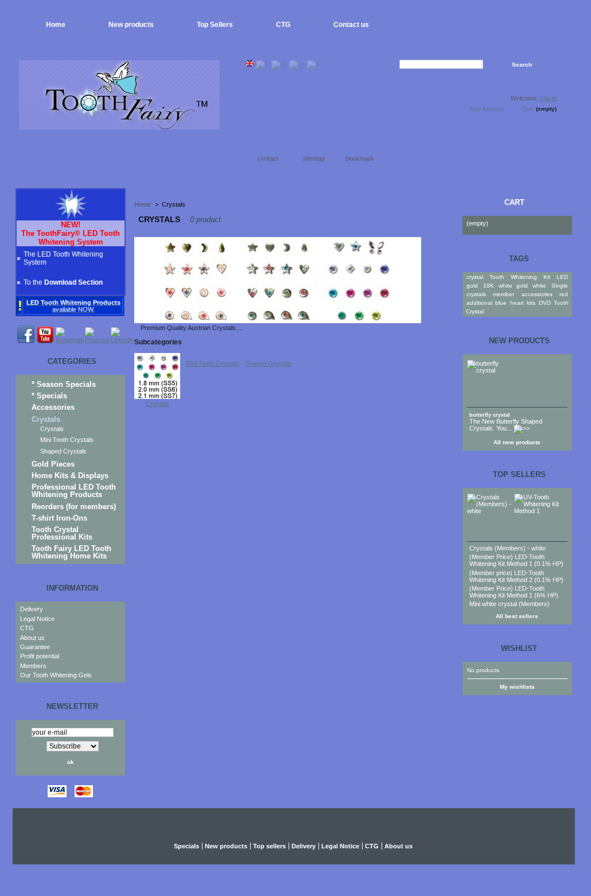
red (563, 294)
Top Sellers (215, 25)
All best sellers (517, 616)
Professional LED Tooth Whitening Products (74, 491)
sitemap (314, 158)
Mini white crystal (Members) (509, 603)
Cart (514, 202)
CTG (283, 25)
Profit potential (39, 656)
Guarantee (35, 646)
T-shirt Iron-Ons (59, 518)
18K (488, 285)
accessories (537, 294)
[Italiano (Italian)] (313, 63)
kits (531, 303)
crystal (474, 277)
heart (517, 303)
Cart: (528, 109)
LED (562, 277)
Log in (548, 98)
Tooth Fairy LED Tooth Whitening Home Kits (71, 552)
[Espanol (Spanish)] (297, 63)
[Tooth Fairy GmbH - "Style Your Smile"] (119, 125)
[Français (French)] (262, 63)
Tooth (496, 277)
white (539, 285)
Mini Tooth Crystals (67, 439)
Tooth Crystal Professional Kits (62, 533)
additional (479, 303)
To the (63, 282)
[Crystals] (157, 396)
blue (501, 303)
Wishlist (519, 648)
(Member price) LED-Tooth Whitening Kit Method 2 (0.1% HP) (516, 576)
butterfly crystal (489, 415)
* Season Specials (64, 384)
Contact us (351, 25)
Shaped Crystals (63, 451)
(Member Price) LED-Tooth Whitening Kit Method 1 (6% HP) (513, 592)
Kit (546, 277)
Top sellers (519, 474)
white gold (513, 285)
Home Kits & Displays (70, 475)
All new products (517, 442)
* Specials (49, 395)
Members (33, 665)
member (503, 294)
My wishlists (517, 687)
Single (559, 285)
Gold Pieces (53, 464)
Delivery (31, 609)
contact (268, 158)
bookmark (360, 158)
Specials (186, 846)
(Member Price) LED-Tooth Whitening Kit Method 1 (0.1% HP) (516, 560)
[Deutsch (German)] (279, 63)
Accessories (53, 407)
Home (55, 25)
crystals (476, 294)
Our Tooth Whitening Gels (56, 675)
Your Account (486, 109)
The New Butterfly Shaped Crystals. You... (505, 425)
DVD (545, 303)
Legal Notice (37, 618)
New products (131, 25)
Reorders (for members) (74, 506)
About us (32, 637)
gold (472, 285)
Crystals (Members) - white (507, 548)
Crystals (46, 419)
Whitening (524, 277)
